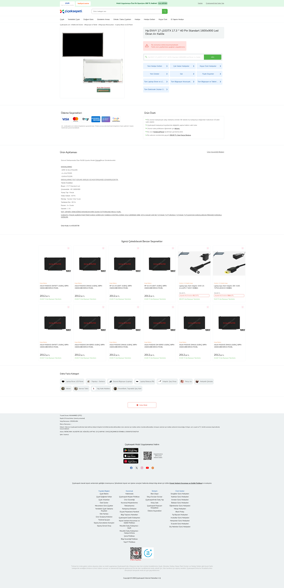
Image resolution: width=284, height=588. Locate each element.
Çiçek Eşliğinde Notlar (104, 497)
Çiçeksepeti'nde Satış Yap (215, 3)
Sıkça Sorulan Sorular (154, 497)
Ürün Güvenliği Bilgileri (215, 152)
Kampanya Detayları (129, 509)
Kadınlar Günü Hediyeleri (180, 497)
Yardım (200, 3)
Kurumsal (129, 491)
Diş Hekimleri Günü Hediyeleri (179, 527)
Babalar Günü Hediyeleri (180, 503)
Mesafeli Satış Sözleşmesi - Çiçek (129, 527)
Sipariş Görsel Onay (104, 526)
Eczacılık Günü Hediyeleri (180, 524)
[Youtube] (147, 468)
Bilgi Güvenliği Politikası (129, 539)
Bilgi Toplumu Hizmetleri (129, 515)
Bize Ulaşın (155, 494)
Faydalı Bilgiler (104, 491)
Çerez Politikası (129, 536)
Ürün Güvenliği (129, 500)
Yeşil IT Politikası (129, 542)
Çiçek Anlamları (104, 500)
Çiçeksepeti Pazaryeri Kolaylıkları (154, 507)
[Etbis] (135, 554)
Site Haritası (104, 514)
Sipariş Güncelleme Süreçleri (104, 523)
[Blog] (152, 468)
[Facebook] (131, 468)
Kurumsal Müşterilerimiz (129, 503)
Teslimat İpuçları (104, 520)
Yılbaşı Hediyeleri (180, 509)
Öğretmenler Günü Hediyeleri (180, 506)
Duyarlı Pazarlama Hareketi (129, 512)
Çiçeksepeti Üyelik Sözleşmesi (129, 518)
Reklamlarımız (129, 506)
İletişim (154, 491)
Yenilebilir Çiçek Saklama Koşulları (104, 510)
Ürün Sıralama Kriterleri (104, 517)
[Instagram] (142, 468)
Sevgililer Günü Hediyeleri (180, 494)
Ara (165, 11)
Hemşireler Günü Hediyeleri (180, 521)
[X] (136, 468)
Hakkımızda (129, 494)
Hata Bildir (143, 405)
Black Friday (180, 512)
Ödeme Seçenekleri (155, 511)
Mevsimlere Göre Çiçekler (104, 506)
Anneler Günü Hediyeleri (180, 500)
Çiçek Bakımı (104, 494)
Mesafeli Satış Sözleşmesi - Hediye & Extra (129, 532)
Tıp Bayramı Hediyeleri (180, 515)
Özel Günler (104, 503)
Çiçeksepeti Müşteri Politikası (129, 497)
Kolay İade (154, 503)
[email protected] (79, 418)
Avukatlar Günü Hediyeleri (180, 518)
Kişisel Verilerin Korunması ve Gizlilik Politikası (129, 522)
